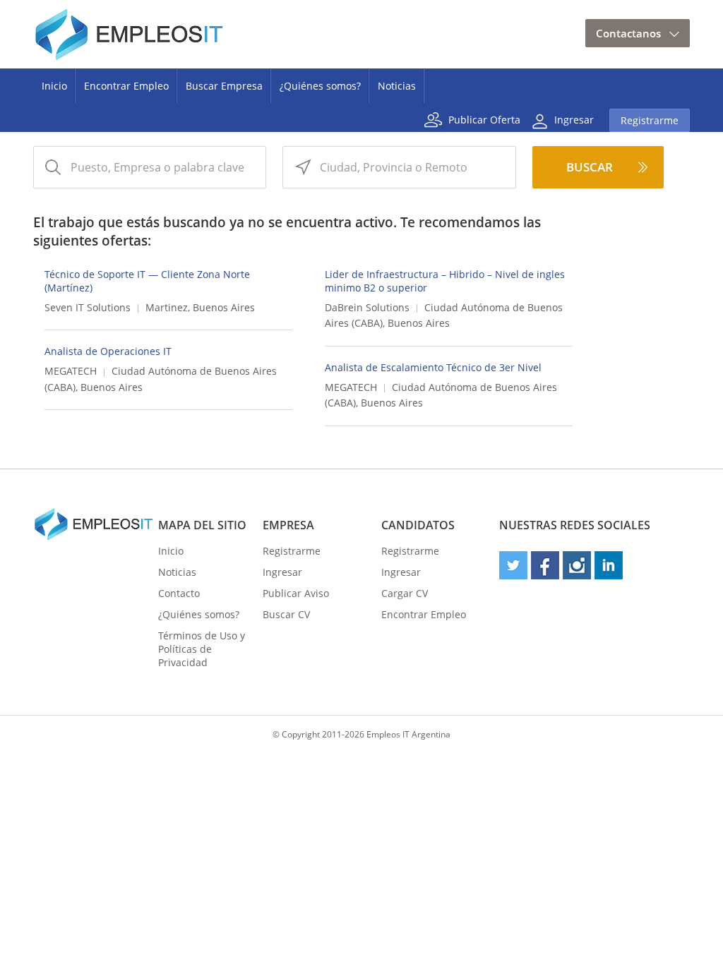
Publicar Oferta (484, 119)
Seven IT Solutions (87, 307)
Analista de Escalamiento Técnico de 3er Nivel (433, 367)
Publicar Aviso (296, 593)
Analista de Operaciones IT (108, 351)
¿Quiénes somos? (320, 85)
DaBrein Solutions (367, 307)
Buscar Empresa (224, 85)
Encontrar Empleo (126, 85)
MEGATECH (70, 371)
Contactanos (628, 33)
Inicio (54, 85)
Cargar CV (404, 593)
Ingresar (574, 119)
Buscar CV (286, 614)
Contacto (179, 593)
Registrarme (650, 120)
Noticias (397, 85)
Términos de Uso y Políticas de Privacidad (201, 649)
